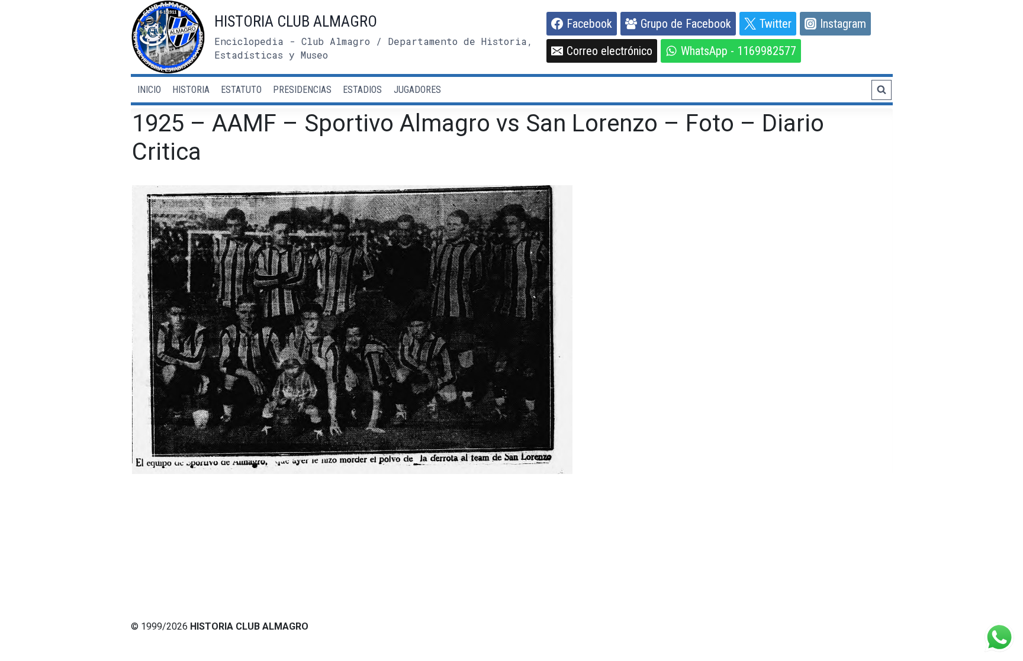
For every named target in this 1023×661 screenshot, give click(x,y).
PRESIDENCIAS (302, 89)
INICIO (149, 89)
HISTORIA (191, 89)
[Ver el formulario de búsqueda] (881, 90)
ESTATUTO (241, 89)
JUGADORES (417, 89)
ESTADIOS (362, 89)
